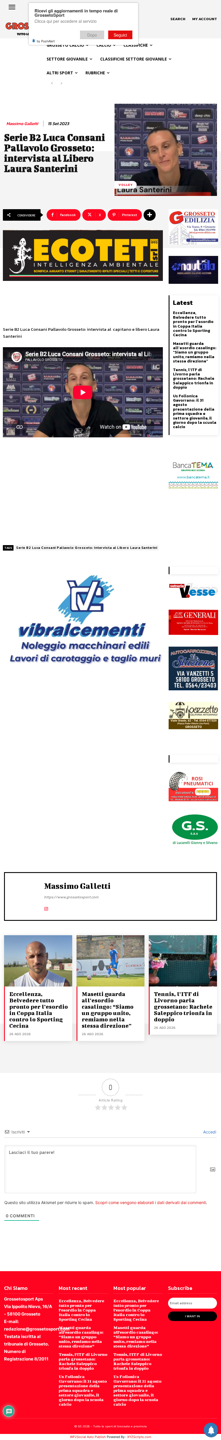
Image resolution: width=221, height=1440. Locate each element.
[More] (150, 215)
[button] (177, 19)
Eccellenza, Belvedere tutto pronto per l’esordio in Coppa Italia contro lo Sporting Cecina (193, 324)
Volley (126, 184)
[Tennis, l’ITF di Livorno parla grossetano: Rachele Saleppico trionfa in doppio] (183, 960)
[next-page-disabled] (61, 83)
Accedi (209, 1131)
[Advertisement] (83, 489)
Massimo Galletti (22, 123)
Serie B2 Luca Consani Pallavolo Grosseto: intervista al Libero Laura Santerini (86, 547)
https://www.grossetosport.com (71, 897)
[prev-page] (52, 83)
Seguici (120, 35)
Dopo (92, 35)
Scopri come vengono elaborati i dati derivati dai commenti (150, 1202)
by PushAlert (46, 41)
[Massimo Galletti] (26, 896)
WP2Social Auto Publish (88, 1437)
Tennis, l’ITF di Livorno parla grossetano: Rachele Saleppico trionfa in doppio (193, 379)
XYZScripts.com (139, 1437)
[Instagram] (46, 908)
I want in (192, 1316)
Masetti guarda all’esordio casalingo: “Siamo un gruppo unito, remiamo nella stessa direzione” (194, 352)
